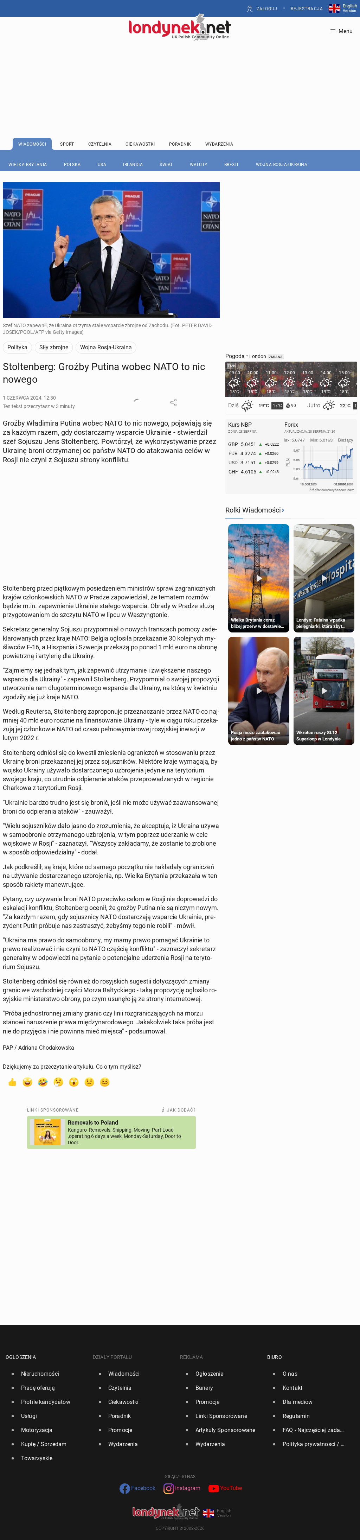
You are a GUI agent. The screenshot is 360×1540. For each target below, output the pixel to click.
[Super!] (27, 1081)
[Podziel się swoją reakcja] (137, 402)
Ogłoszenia (21, 1357)
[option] (46, 1374)
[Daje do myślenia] (58, 1081)
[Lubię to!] (12, 1081)
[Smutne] (89, 1081)
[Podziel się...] (173, 402)
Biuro (274, 1357)
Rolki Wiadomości (253, 510)
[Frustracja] (104, 1081)
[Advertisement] (180, 72)
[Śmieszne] (43, 1081)
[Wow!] (74, 1081)
